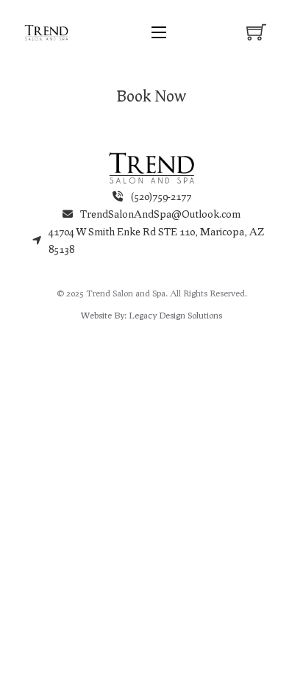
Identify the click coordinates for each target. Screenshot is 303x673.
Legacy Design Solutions (175, 315)
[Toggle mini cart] (256, 32)
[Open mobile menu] (159, 32)
